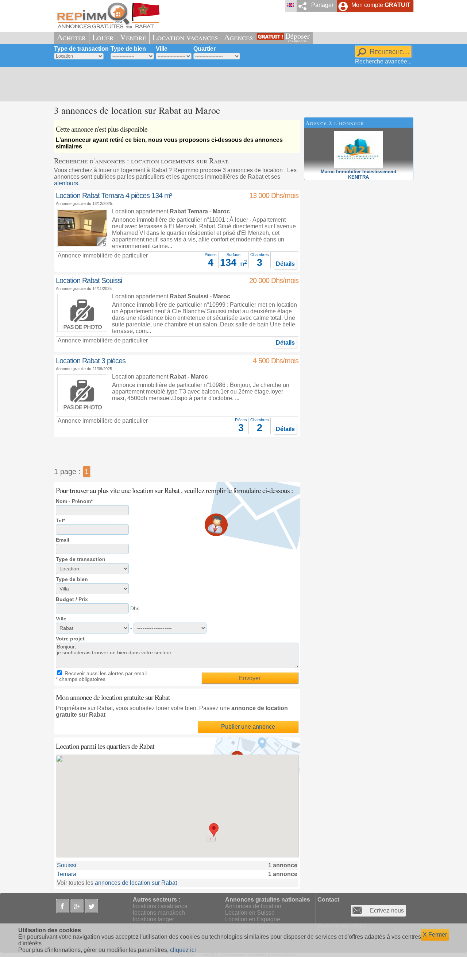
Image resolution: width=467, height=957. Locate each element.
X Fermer (435, 934)
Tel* (60, 520)
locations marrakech (159, 913)
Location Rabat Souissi (89, 280)
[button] (214, 830)
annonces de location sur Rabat (136, 883)
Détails (285, 264)
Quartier (204, 49)
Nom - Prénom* (74, 501)
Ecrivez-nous (387, 910)
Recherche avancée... (383, 61)
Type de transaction (81, 49)
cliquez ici (183, 950)
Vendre (133, 37)
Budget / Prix (72, 599)
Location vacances (185, 37)
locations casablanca (160, 906)
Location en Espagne (252, 919)
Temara (66, 874)
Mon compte (380, 5)
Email (62, 540)
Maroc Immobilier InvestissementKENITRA (358, 174)
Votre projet (70, 639)
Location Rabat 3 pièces (91, 361)
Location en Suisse (250, 913)
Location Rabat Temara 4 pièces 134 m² (114, 195)
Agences (238, 37)
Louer (103, 37)
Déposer (297, 37)
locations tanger (153, 919)
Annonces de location (253, 906)
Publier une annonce (248, 727)
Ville (161, 49)
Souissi (66, 865)
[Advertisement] (231, 83)
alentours (66, 183)
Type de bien (128, 49)
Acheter (71, 37)
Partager (322, 5)
